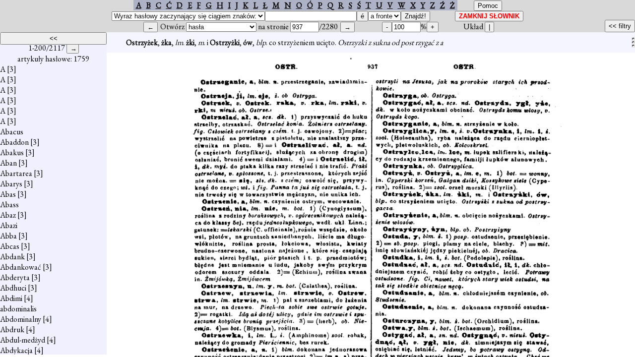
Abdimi (11, 298)
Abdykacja (16, 350)
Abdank (12, 256)
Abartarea (16, 173)
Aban (8, 163)
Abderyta (15, 277)
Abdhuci (13, 288)
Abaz (8, 215)
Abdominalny (20, 319)
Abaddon (14, 142)
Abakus (12, 152)
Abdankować (20, 267)
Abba (8, 236)
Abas (8, 194)
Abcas (9, 246)
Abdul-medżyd (22, 340)
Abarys (11, 183)
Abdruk (12, 329)
